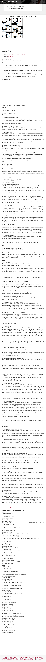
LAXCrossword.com (9, 1)
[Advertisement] (33, 28)
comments (10, 56)
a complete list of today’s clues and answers (17, 54)
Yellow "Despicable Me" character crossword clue (25, 659)
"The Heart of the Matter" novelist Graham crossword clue (19, 657)
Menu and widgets (43, 3)
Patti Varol (5, 657)
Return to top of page (6, 507)
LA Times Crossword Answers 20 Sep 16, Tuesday (23, 16)
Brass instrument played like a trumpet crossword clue (28, 658)
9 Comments (38, 659)
